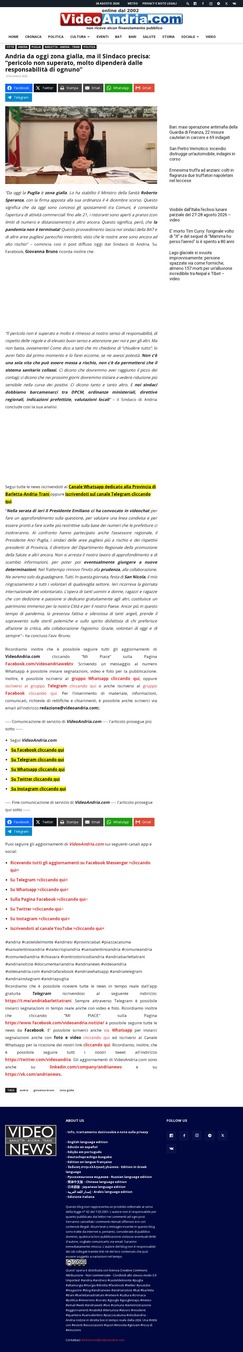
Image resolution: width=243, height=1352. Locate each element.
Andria (23, 47)
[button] (188, 3)
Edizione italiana (81, 1197)
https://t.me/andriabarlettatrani (38, 1000)
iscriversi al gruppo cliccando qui (50, 686)
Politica (56, 36)
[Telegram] (218, 3)
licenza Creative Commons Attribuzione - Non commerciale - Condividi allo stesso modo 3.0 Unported (111, 1275)
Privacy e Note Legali (159, 3)
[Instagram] (210, 3)
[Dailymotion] (195, 3)
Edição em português (85, 1152)
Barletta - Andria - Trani (62, 47)
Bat (118, 36)
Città (10, 47)
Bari (132, 36)
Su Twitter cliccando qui (35, 779)
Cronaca (33, 36)
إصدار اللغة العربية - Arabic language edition (100, 1192)
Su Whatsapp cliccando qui (38, 769)
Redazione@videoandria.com (103, 1340)
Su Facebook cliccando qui (37, 750)
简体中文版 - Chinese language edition (97, 1182)
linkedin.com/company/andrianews (86, 1067)
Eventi (102, 36)
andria (24, 1090)
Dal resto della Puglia (191, 116)
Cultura (78, 36)
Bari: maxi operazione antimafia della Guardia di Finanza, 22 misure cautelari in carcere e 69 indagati (203, 132)
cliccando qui (96, 1037)
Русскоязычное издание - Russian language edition (110, 1177)
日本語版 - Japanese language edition (97, 1187)
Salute (149, 36)
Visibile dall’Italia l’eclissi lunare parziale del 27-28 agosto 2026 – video (200, 214)
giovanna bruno (43, 1090)
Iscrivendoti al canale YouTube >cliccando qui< (57, 928)
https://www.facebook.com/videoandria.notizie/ (54, 1022)
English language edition (88, 1142)
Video (211, 36)
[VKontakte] (234, 3)
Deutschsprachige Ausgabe (90, 1157)
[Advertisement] (81, 294)
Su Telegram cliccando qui (37, 759)
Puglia (36, 47)
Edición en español (83, 1147)
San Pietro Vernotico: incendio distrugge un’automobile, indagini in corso (202, 153)
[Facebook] (202, 3)
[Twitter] (226, 3)
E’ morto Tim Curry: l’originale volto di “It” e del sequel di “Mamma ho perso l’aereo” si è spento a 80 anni (201, 236)
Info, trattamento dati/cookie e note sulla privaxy (108, 1132)
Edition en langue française (90, 1162)
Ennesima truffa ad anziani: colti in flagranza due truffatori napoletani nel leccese (201, 175)
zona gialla (67, 1090)
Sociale (188, 36)
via (119, 1030)
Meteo (133, 3)
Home (14, 36)
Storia (168, 36)
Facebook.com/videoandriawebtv (39, 664)
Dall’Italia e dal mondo (192, 199)
